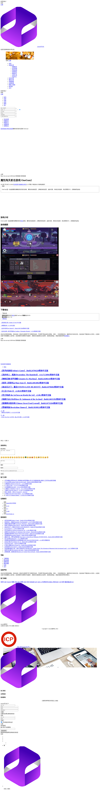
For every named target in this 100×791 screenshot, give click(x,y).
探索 (25, 582)
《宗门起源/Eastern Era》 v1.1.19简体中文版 (16, 538)
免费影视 (6, 124)
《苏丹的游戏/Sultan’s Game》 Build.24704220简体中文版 (24, 371)
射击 (22, 221)
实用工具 (14, 75)
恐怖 (27, 582)
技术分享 (11, 78)
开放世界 (9, 582)
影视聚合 (50, 582)
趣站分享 (11, 79)
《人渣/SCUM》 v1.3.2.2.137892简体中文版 (16, 485)
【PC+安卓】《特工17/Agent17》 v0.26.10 (15, 492)
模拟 (54, 582)
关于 (10, 88)
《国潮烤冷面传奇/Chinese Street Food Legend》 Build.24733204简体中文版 (32, 403)
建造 (19, 582)
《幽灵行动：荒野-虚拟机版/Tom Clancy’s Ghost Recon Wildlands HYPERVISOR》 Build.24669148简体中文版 (33, 537)
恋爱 (5, 582)
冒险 (21, 582)
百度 (5, 98)
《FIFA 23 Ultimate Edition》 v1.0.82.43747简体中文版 (19, 495)
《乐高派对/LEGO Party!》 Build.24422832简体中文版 (18, 546)
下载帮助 (6, 558)
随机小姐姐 (12, 84)
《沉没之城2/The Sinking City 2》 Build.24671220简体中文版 (20, 542)
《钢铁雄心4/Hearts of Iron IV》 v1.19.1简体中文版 (18, 483)
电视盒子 (14, 73)
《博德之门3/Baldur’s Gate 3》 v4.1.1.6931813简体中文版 (19, 488)
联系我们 (66, 335)
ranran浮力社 (40, 46)
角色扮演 (68, 582)
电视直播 (31, 582)
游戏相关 (14, 71)
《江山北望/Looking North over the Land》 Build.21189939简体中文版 (22, 482)
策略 (12, 582)
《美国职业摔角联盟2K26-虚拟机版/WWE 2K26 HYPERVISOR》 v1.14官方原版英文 (27, 540)
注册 (2, 4)
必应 (5, 102)
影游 (72, 582)
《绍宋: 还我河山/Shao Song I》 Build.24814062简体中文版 (25, 383)
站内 (5, 97)
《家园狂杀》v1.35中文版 (8, 325)
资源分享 (11, 65)
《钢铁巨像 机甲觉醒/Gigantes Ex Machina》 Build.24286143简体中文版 (30, 379)
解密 (57, 582)
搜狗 (5, 103)
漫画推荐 (11, 81)
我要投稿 (6, 561)
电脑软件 (14, 66)
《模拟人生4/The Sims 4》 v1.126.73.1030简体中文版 (18, 490)
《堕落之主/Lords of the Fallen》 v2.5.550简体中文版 (18, 493)
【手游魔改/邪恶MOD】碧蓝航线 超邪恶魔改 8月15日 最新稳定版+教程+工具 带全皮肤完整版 (30, 480)
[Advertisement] (50, 141)
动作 (2, 582)
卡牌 (60, 582)
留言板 (11, 86)
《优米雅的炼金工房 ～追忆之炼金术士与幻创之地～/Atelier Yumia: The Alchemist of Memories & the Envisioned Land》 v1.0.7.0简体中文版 (41, 548)
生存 (36, 582)
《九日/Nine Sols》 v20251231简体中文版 (15, 543)
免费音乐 (6, 125)
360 (5, 105)
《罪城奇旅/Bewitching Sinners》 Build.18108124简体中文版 (25, 407)
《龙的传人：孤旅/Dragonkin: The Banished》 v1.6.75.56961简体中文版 (30, 375)
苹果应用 (14, 70)
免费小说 (40, 582)
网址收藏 (6, 560)
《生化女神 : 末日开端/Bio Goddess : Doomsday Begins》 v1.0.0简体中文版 (21, 331)
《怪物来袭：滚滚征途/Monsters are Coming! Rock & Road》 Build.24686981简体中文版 (27, 551)
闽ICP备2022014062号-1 (23, 647)
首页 (10, 63)
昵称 (2, 467)
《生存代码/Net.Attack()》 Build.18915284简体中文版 (15, 328)
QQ (1, 470)
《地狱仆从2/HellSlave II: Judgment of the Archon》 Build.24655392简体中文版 (33, 399)
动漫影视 (11, 83)
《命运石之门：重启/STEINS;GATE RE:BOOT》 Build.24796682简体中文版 (32, 387)
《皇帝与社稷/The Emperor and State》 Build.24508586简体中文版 (21, 550)
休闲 (62, 582)
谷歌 (5, 100)
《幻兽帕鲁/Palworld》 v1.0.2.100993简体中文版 (17, 487)
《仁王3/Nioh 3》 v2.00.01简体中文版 (16, 391)
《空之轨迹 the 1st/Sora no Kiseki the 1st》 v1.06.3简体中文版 (26, 395)
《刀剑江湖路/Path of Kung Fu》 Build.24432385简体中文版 (20, 545)
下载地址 (4, 318)
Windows (14, 76)
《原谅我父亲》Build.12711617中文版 (11, 322)
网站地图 (6, 563)
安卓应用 (14, 68)
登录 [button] (2, 3)
